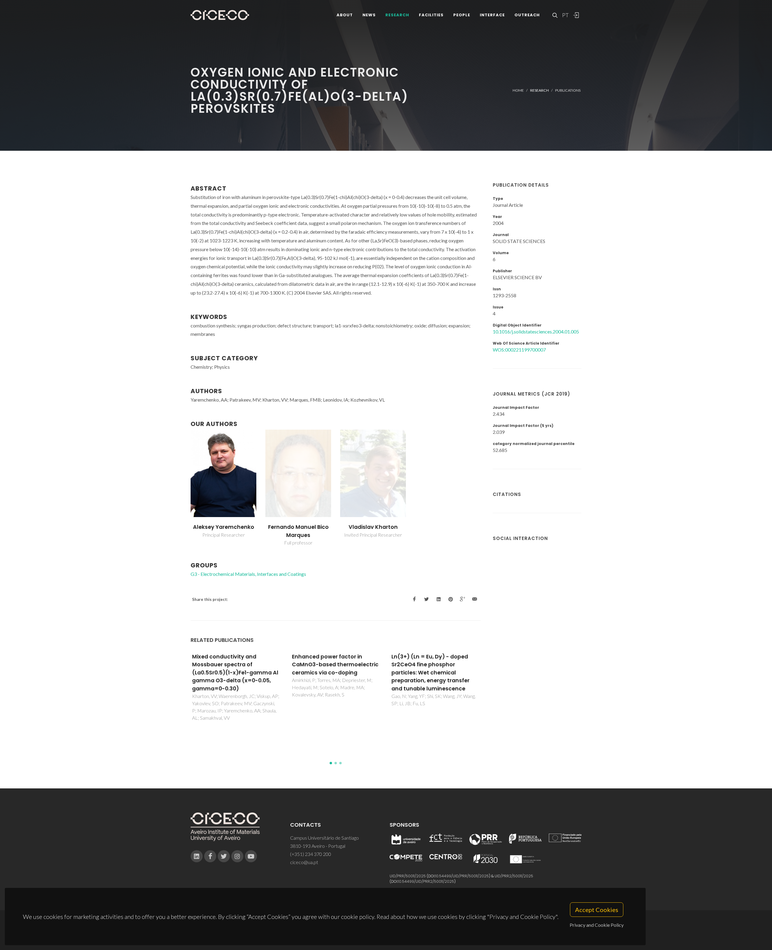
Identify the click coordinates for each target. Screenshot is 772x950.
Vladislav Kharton (373, 527)
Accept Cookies (596, 909)
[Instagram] (237, 856)
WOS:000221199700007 (519, 349)
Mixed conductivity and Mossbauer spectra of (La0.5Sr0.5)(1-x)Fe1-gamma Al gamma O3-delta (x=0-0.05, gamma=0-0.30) (235, 672)
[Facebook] (210, 856)
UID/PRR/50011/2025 (408, 876)
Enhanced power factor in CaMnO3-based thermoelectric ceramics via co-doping (335, 664)
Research (397, 15)
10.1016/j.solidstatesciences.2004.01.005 (536, 331)
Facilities (431, 15)
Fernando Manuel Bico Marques (298, 530)
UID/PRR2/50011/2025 (514, 876)
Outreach (527, 15)
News (369, 15)
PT (565, 15)
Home (518, 90)
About (345, 15)
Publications (568, 90)
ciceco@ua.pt (304, 862)
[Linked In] (197, 856)
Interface (492, 15)
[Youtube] (251, 856)
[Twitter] (224, 856)
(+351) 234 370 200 (310, 854)
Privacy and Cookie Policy (597, 925)
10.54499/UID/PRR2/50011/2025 (426, 881)
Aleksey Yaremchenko (223, 527)
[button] (331, 763)
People (461, 15)
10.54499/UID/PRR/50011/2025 (462, 876)
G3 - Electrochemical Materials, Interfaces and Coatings (248, 574)
